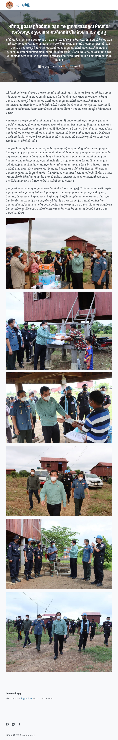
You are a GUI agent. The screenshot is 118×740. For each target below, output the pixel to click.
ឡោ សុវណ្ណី (23, 4)
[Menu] (111, 5)
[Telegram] (18, 724)
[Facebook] (7, 724)
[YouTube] (13, 724)
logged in (26, 698)
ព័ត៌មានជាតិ (76, 66)
